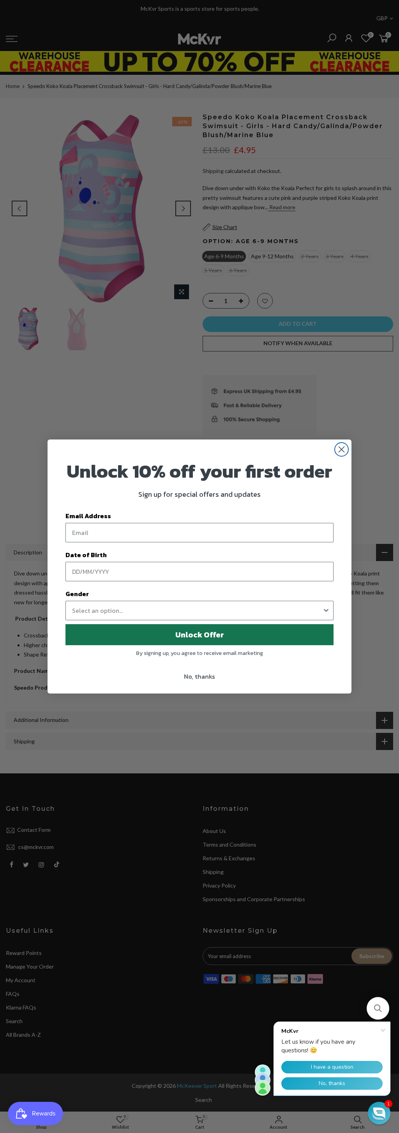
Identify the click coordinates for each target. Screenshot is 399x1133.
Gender (77, 593)
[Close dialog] (341, 449)
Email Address (88, 516)
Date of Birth (86, 554)
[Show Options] (326, 610)
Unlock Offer (199, 635)
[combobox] (197, 610)
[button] (378, 1008)
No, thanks (199, 676)
